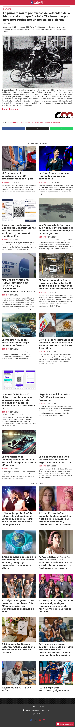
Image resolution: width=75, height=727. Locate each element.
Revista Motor (45, 122)
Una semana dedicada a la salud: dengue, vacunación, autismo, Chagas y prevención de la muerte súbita (19, 562)
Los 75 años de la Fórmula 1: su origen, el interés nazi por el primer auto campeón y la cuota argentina (56, 229)
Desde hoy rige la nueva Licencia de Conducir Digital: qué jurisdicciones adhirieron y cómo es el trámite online (19, 230)
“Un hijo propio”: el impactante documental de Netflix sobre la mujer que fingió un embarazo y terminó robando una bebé (55, 519)
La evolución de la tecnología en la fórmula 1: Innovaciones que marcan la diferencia (19, 460)
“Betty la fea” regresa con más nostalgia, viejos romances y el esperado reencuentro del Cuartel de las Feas (56, 606)
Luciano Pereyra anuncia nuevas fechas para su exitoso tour (54, 176)
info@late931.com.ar (37, 714)
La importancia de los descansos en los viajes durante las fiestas (15, 342)
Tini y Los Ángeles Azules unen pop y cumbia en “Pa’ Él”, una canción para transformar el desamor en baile (18, 606)
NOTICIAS (7, 9)
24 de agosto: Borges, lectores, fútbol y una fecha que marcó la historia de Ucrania (18, 648)
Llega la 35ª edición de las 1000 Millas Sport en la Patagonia (54, 397)
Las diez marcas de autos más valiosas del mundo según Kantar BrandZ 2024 (55, 459)
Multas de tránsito (32, 122)
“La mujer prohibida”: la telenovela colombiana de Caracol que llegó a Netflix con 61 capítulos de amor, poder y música (17, 519)
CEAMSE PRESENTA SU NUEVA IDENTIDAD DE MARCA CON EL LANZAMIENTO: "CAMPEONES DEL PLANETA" (19, 286)
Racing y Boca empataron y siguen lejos (54, 689)
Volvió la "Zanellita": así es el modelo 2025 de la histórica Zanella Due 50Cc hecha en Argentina (56, 344)
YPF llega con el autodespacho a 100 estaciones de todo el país (17, 176)
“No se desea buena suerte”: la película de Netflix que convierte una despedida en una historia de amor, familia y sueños (56, 650)
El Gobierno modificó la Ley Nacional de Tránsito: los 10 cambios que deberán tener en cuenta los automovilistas (56, 284)
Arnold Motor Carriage (16, 122)
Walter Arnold (56, 122)
